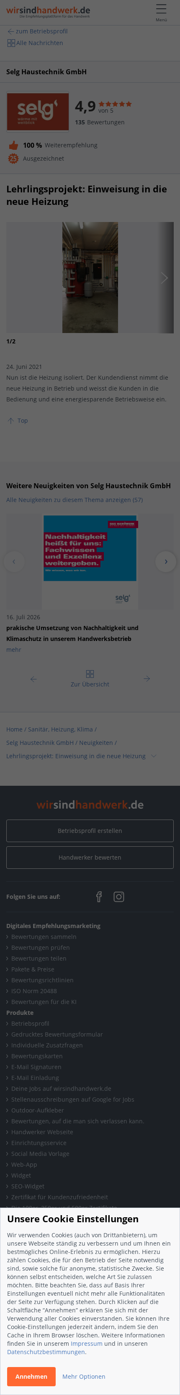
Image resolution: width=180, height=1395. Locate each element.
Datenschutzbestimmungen (46, 1352)
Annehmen (31, 1376)
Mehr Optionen (83, 1376)
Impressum (87, 1343)
